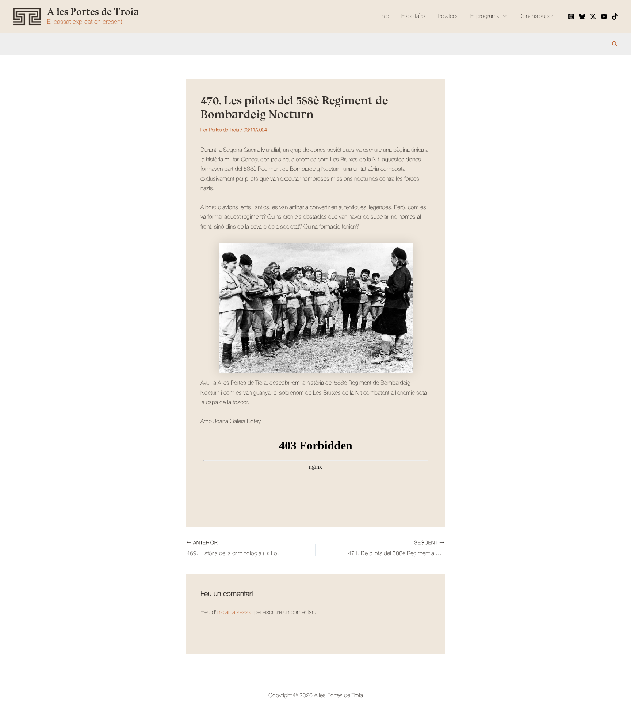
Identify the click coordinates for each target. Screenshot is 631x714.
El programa (485, 16)
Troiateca (448, 16)
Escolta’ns (413, 16)
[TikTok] (615, 16)
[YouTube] (604, 16)
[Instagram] (571, 16)
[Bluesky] (582, 16)
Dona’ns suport (537, 16)
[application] (503, 16)
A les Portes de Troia (93, 12)
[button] (615, 44)
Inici (385, 16)
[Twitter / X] (593, 16)
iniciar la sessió (234, 612)
